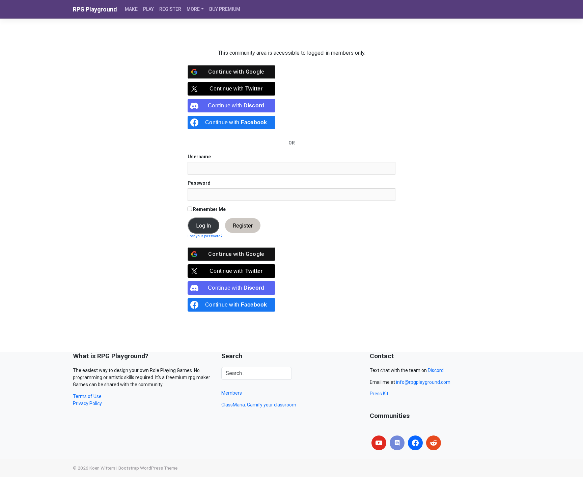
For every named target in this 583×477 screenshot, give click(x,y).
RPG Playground (95, 9)
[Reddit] (433, 443)
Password (199, 183)
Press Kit (379, 393)
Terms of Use (87, 396)
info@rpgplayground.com (423, 382)
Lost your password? (205, 236)
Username (199, 156)
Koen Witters (102, 468)
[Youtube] (379, 443)
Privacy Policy (87, 403)
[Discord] (397, 443)
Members (231, 393)
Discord (436, 370)
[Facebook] (415, 443)
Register (243, 225)
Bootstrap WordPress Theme (147, 468)
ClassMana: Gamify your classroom (258, 404)
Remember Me (209, 209)
